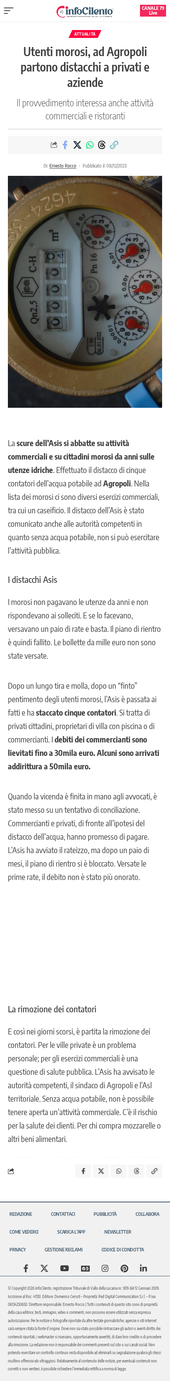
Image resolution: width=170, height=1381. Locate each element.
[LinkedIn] (143, 1268)
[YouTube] (64, 1268)
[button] (10, 11)
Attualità (85, 34)
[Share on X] (77, 145)
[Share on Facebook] (65, 145)
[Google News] (85, 1268)
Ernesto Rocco (62, 166)
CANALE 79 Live (153, 10)
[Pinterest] (124, 1268)
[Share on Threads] (102, 145)
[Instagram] (105, 1268)
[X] (44, 1268)
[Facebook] (25, 1268)
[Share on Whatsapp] (89, 145)
